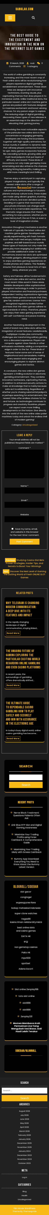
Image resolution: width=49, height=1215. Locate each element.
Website (24, 514)
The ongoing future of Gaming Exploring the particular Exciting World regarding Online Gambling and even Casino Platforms (23, 659)
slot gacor (25, 891)
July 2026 (24, 1115)
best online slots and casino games (26, 929)
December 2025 (24, 1143)
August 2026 (24, 1111)
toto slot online (27, 996)
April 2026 (24, 1127)
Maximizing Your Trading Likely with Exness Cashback (27, 851)
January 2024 (25, 1151)
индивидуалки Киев (26, 902)
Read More (13, 633)
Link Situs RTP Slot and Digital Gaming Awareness (26, 826)
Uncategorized (29, 424)
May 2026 (24, 1123)
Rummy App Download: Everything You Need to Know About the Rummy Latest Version (26, 863)
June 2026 (24, 1119)
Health (24, 1195)
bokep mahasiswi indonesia (25, 908)
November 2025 (24, 1147)
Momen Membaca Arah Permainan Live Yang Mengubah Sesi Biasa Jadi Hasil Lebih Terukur (26, 1027)
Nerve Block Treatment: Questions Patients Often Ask (26, 815)
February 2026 (24, 1135)
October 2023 (24, 1163)
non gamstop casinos (25, 947)
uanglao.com (24, 9)
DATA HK (26, 936)
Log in (24, 1177)
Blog (25, 1191)
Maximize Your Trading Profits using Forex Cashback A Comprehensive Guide (26, 838)
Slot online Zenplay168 (26, 989)
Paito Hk (26, 952)
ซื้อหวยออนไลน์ (24, 187)
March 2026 (24, 1131)
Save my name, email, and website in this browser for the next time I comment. (24, 531)
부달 (26, 941)
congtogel (25, 897)
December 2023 (24, 1155)
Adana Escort (26, 968)
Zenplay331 (26, 1016)
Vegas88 (26, 918)
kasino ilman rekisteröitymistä (26, 922)
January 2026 (24, 1139)
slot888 (27, 1002)
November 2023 (24, 1159)
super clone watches (26, 913)
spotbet (26, 963)
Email (24, 500)
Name (24, 485)
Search (26, 766)
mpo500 (25, 958)
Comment (25, 447)
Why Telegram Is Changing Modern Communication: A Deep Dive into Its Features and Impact (22, 609)
